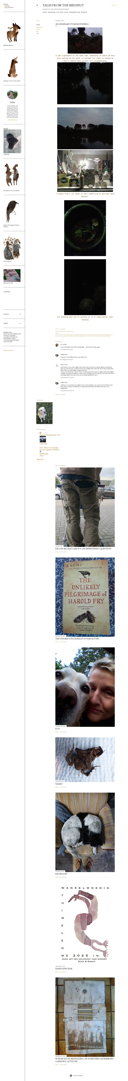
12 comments (63, 972)
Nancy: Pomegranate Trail (50, 435)
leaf (37, 31)
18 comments (63, 877)
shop (66, 12)
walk (37, 33)
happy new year (63, 968)
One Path (43, 444)
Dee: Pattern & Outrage (49, 448)
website (84, 12)
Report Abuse (8, 350)
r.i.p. (57, 728)
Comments (9, 7)
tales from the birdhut (63, 5)
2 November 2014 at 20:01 (67, 390)
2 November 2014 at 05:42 (67, 377)
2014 (42, 456)
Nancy (63, 364)
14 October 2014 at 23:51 (67, 359)
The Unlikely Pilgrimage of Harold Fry (77, 638)
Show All (40, 459)
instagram (51, 12)
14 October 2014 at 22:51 (67, 349)
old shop (59, 12)
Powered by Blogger (78, 1075)
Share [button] (38, 20)
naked (59, 783)
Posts (8, 6)
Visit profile (12, 120)
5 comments (63, 552)
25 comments (63, 787)
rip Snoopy (61, 873)
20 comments (63, 641)
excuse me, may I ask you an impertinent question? (83, 548)
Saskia (62, 354)
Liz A (62, 344)
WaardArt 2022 (74, 12)
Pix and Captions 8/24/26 (49, 450)
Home (44, 12)
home (37, 29)
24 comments (63, 731)
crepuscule (39, 27)
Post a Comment (60, 394)
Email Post (62, 329)
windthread (44, 454)
